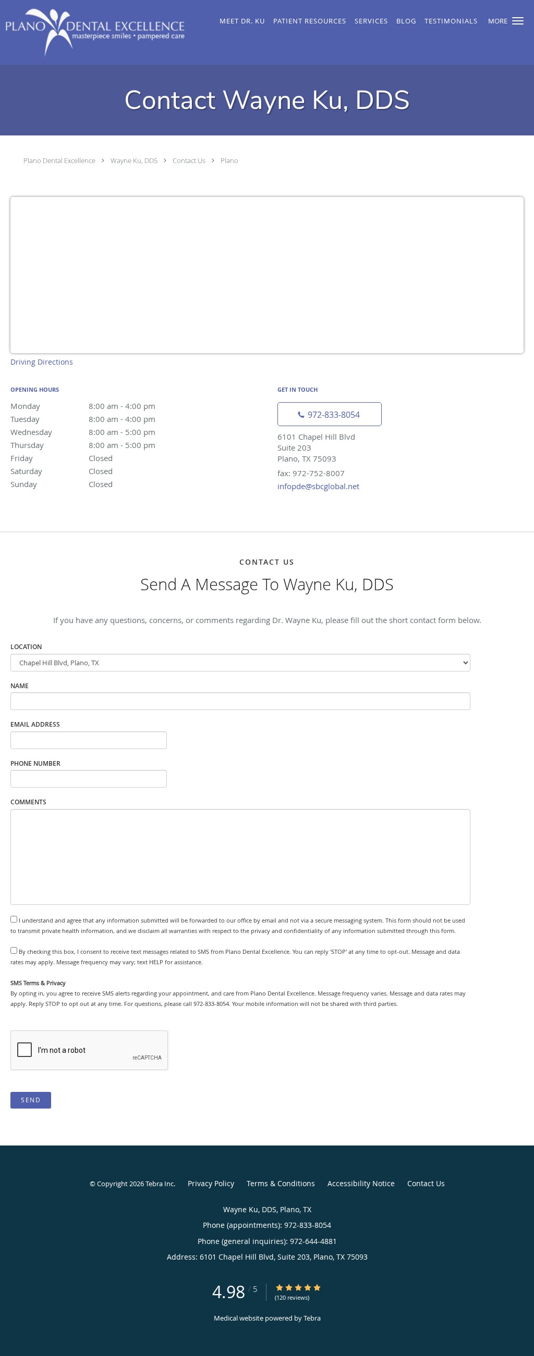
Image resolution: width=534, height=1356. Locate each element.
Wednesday (82, 432)
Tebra (312, 1318)
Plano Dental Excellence (59, 160)
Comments (28, 802)
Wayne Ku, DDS (134, 160)
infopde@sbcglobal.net (318, 486)
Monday (82, 406)
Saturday (61, 471)
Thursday (82, 445)
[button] (518, 20)
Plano (229, 160)
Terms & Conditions (281, 1183)
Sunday (61, 484)
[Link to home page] (92, 32)
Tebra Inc (159, 1183)
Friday (61, 458)
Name (19, 685)
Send (31, 1100)
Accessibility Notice (361, 1183)
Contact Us (189, 160)
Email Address (35, 724)
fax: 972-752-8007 (311, 473)
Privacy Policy (211, 1183)
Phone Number (35, 763)
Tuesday (82, 419)
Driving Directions (41, 362)
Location (26, 646)
